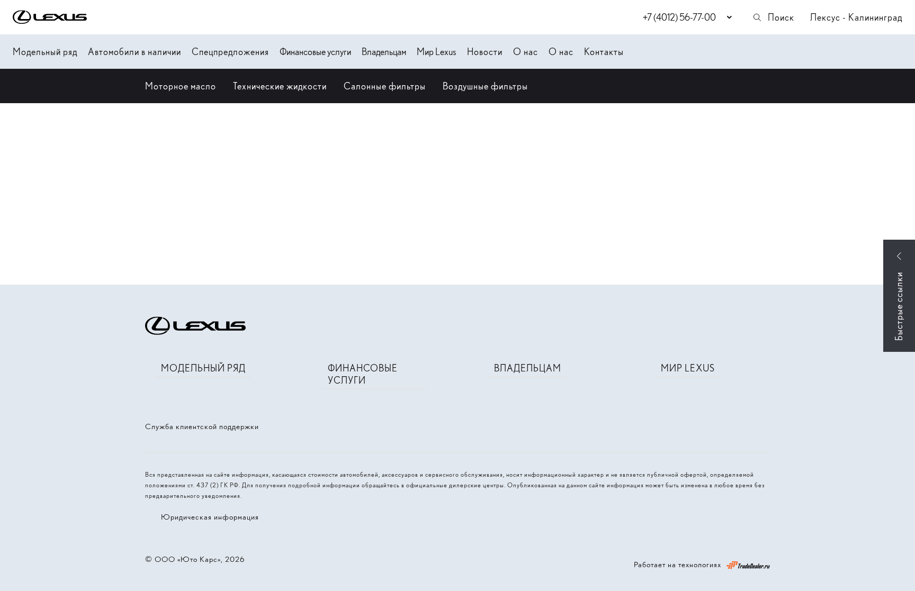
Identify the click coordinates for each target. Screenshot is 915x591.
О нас (525, 51)
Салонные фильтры (385, 86)
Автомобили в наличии (134, 51)
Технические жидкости (280, 86)
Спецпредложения (230, 51)
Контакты (604, 51)
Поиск (781, 17)
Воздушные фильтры (485, 86)
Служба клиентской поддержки (202, 426)
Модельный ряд (45, 51)
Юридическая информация (210, 517)
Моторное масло (180, 86)
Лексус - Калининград (856, 17)
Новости (485, 51)
